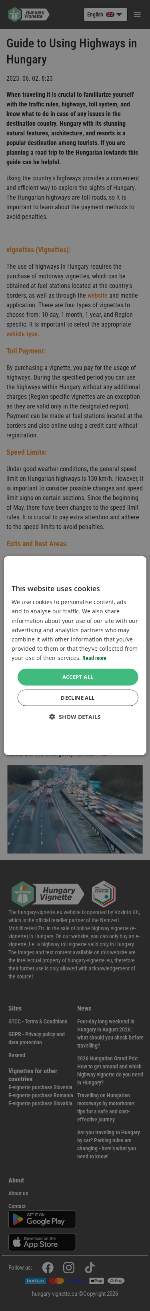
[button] (75, 716)
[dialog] (75, 655)
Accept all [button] (78, 676)
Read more (94, 658)
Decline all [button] (77, 697)
